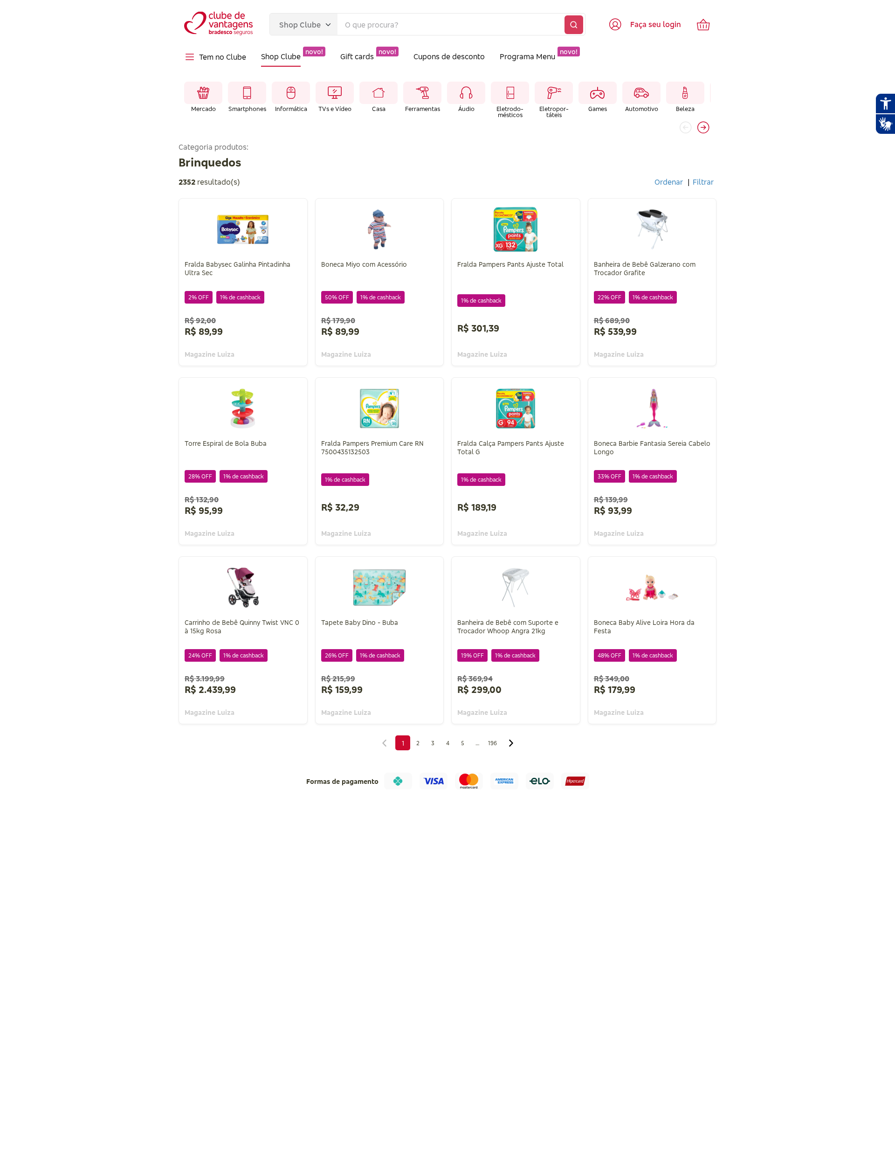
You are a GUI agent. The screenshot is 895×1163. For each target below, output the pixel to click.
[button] (703, 127)
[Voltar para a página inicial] (219, 24)
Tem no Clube (222, 57)
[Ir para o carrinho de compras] (703, 24)
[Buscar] (574, 24)
